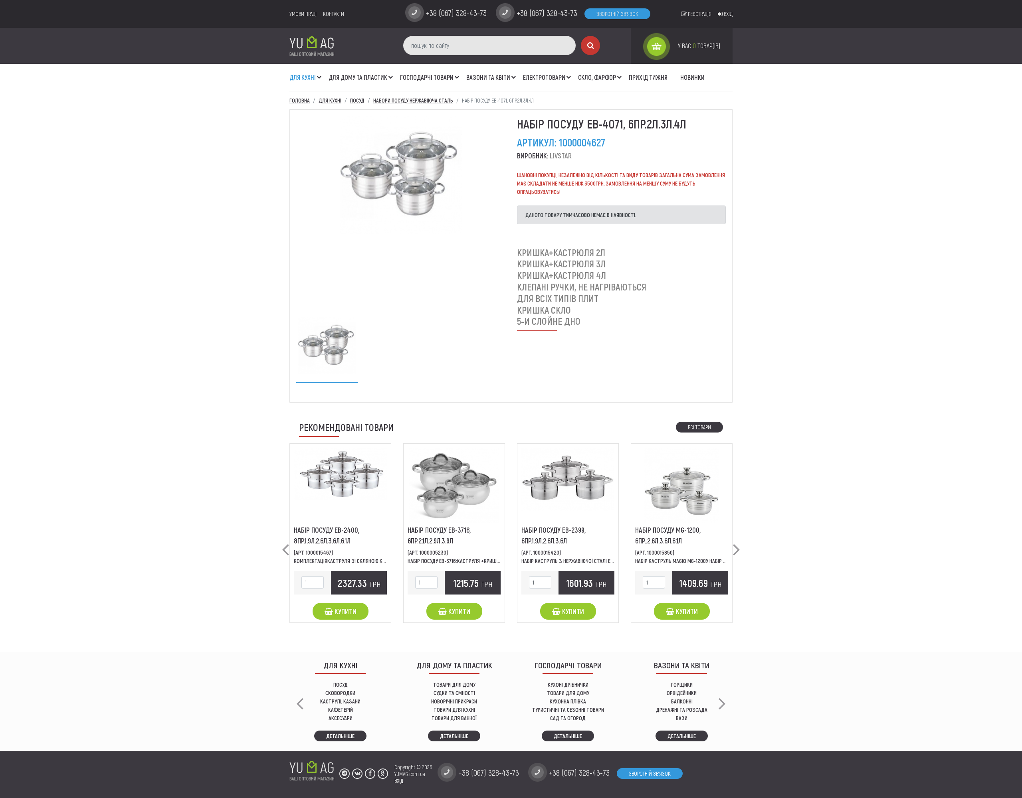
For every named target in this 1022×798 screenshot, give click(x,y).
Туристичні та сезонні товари (568, 709)
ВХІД (398, 780)
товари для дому (568, 692)
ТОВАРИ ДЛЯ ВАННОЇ (454, 718)
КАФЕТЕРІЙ (340, 709)
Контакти (333, 13)
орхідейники (682, 692)
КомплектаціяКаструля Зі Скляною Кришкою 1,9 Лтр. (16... (362, 560)
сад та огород (568, 718)
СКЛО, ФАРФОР (597, 77)
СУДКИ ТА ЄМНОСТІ (454, 692)
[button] (319, 73)
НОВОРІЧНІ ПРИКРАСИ (454, 701)
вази (681, 718)
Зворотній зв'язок (617, 13)
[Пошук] (590, 45)
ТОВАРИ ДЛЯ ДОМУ (454, 684)
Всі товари (699, 427)
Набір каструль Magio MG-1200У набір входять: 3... (694, 560)
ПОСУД (340, 684)
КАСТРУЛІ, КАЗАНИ (340, 701)
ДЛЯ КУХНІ (302, 77)
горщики (682, 684)
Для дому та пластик (358, 77)
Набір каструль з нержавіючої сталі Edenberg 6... (579, 560)
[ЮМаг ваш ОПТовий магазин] (311, 45)
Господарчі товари (427, 77)
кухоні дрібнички (568, 684)
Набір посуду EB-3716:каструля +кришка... (457, 560)
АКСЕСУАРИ (341, 718)
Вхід (728, 13)
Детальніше (340, 736)
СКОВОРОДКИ (340, 692)
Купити (345, 611)
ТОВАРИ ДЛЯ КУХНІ (454, 709)
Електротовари (544, 77)
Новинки (692, 77)
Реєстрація (699, 13)
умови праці (303, 13)
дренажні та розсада (681, 709)
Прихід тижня (648, 77)
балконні (682, 701)
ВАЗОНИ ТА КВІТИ (488, 77)
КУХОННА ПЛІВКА (568, 701)
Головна (299, 100)
